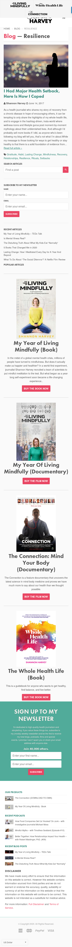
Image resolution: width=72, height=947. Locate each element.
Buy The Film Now (36, 481)
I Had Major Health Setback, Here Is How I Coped (32, 93)
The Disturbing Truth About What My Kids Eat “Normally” (31, 242)
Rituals (35, 158)
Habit (21, 154)
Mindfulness (49, 154)
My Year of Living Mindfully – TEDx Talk (23, 233)
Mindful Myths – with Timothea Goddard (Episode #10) (39, 830)
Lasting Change (33, 154)
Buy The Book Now (36, 697)
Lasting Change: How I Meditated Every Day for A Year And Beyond (32, 253)
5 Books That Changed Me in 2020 (20, 247)
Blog (17, 28)
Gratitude (12, 154)
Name (6, 189)
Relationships (11, 158)
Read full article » (13, 148)
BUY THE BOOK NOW (36, 388)
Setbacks (45, 158)
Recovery (62, 154)
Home (7, 28)
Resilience (24, 158)
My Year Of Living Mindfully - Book (30, 806)
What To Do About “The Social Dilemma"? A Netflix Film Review (34, 259)
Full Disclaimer (36, 904)
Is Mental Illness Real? (14, 238)
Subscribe (12, 213)
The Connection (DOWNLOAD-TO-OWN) (33, 797)
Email (6, 201)
